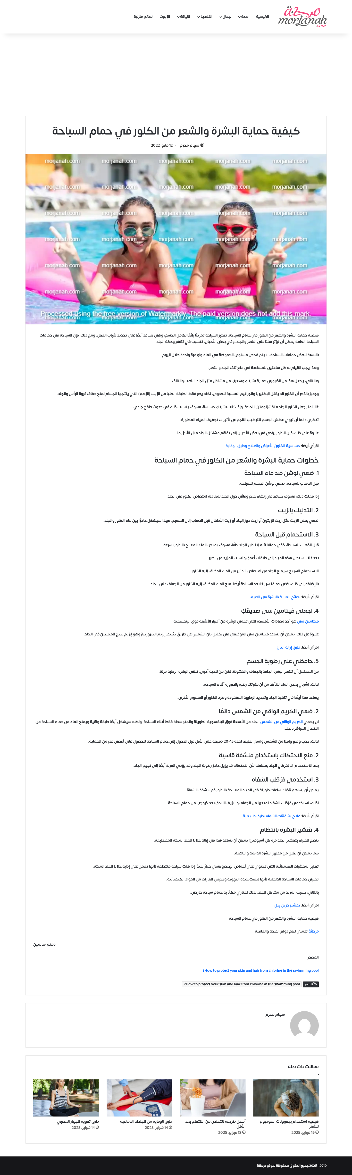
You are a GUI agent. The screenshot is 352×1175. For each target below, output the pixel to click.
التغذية (206, 17)
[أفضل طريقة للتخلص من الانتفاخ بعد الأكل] (213, 1098)
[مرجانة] (302, 16)
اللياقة (185, 17)
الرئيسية (262, 17)
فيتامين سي (308, 621)
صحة (245, 17)
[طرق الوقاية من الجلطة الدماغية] (139, 1098)
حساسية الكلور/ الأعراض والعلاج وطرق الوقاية (262, 446)
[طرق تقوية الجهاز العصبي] (66, 1098)
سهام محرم (189, 145)
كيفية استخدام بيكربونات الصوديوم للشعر (289, 1124)
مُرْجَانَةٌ (313, 931)
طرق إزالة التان (288, 647)
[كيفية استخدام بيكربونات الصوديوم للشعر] (286, 1098)
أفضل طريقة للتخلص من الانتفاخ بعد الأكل (215, 1124)
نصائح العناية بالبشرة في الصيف (275, 597)
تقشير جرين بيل (287, 905)
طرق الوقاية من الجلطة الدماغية (146, 1121)
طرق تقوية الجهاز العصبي (78, 1121)
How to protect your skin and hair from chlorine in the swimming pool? (242, 984)
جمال (227, 17)
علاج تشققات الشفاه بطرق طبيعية (271, 816)
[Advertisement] (176, 72)
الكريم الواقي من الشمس (281, 722)
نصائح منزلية (143, 17)
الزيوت (165, 17)
